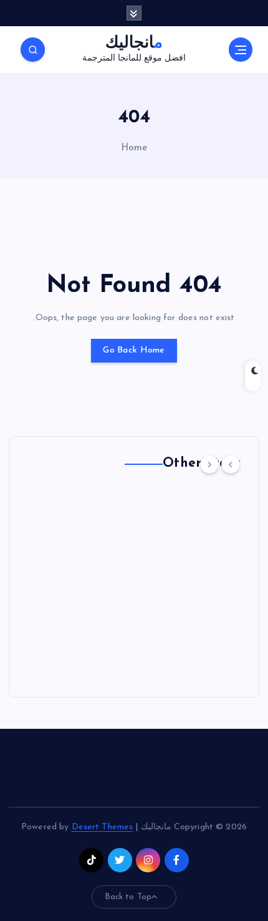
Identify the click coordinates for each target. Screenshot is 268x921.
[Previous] (230, 464)
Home (134, 148)
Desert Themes (102, 827)
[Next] (209, 464)
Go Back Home (134, 350)
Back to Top (128, 897)
